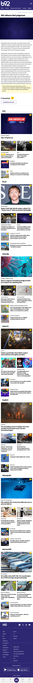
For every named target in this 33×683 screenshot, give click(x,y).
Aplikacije (16, 656)
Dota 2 (3, 350)
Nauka (18, 224)
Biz (3, 636)
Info (4, 631)
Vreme (15, 638)
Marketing (16, 647)
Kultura (5, 645)
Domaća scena (21, 369)
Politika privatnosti (18, 654)
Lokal (4, 657)
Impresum (15, 649)
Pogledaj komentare (8, 102)
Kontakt (15, 660)
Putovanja (5, 643)
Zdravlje (5, 641)
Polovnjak (4, 574)
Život (4, 638)
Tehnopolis (6, 652)
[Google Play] (10, 670)
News (2, 8)
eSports (5, 650)
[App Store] (23, 670)
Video (14, 631)
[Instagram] (26, 625)
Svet (18, 152)
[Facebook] (19, 625)
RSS (14, 658)
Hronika (12, 161)
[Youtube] (29, 625)
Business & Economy (16, 8)
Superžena (5, 647)
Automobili (6, 654)
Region (29, 8)
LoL (2, 369)
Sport (4, 634)
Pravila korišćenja (18, 651)
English (3, 424)
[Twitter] (23, 625)
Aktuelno (12, 379)
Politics (7, 8)
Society (24, 8)
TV (14, 634)
